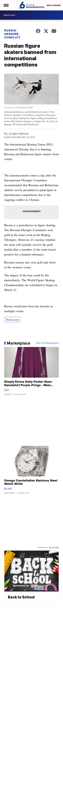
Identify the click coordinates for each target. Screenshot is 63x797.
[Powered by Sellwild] (54, 547)
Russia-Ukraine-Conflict (12, 34)
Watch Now (53, 5)
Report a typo (12, 319)
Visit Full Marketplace (47, 343)
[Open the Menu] (6, 5)
